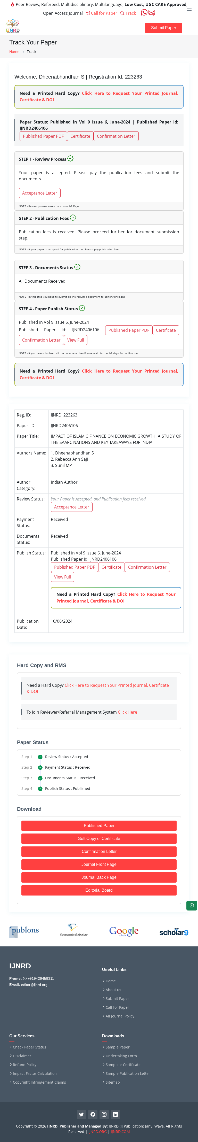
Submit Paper (163, 28)
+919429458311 (40, 978)
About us (113, 990)
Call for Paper (103, 13)
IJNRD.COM (120, 1131)
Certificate (80, 136)
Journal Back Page (99, 877)
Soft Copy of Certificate (99, 838)
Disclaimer (22, 1056)
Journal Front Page (99, 864)
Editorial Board (99, 890)
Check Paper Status (29, 1047)
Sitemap (113, 1082)
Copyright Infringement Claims (39, 1082)
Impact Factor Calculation (35, 1073)
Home (14, 51)
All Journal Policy (120, 1016)
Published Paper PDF (43, 136)
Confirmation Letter (116, 136)
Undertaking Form (121, 1056)
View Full (75, 340)
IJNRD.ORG (97, 1131)
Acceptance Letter (39, 193)
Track (130, 13)
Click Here (127, 712)
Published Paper (99, 825)
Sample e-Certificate (123, 1065)
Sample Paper (118, 1047)
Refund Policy (24, 1065)
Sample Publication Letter (128, 1073)
